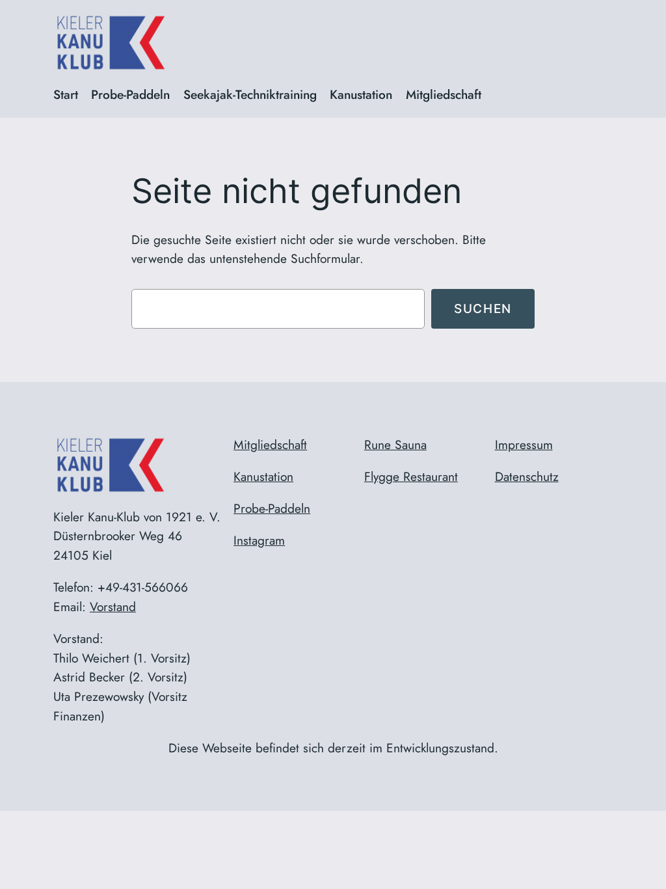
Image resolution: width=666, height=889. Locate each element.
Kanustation (263, 476)
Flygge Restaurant (411, 476)
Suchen (483, 308)
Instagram (259, 540)
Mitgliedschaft (270, 444)
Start (65, 94)
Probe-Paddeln (271, 508)
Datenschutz (527, 476)
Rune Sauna (395, 444)
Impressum (524, 444)
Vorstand (113, 606)
